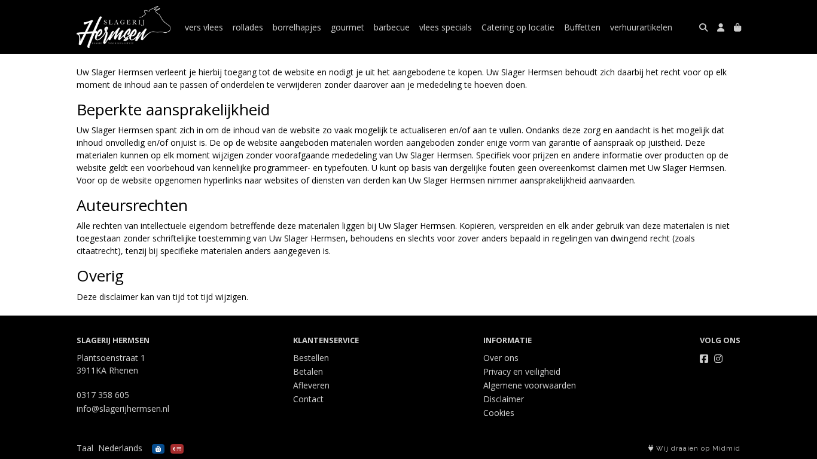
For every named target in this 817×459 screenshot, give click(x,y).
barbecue (392, 27)
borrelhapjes (297, 27)
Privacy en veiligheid (521, 371)
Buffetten (582, 27)
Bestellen (311, 357)
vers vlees (204, 27)
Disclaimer (503, 399)
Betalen (308, 371)
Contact (308, 399)
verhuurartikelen (641, 27)
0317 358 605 (103, 394)
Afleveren (311, 385)
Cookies (498, 412)
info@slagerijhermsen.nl (123, 408)
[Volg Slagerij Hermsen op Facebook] (704, 358)
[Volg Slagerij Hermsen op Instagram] (718, 358)
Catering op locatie (517, 27)
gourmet (347, 27)
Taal (85, 448)
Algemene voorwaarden (529, 385)
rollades (248, 27)
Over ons (501, 357)
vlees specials (445, 27)
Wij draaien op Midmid (697, 448)
